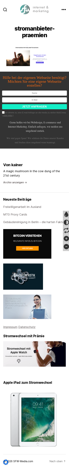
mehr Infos (7, 115)
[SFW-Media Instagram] (11, 373)
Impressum (10, 327)
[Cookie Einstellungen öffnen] (5, 462)
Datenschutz (26, 327)
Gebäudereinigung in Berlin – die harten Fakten (34, 222)
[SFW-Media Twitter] (6, 373)
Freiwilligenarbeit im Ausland (22, 207)
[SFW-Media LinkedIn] (9, 373)
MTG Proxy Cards (15, 214)
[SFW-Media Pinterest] (13, 373)
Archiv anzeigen (15, 182)
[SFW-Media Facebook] (4, 373)
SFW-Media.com (23, 461)
